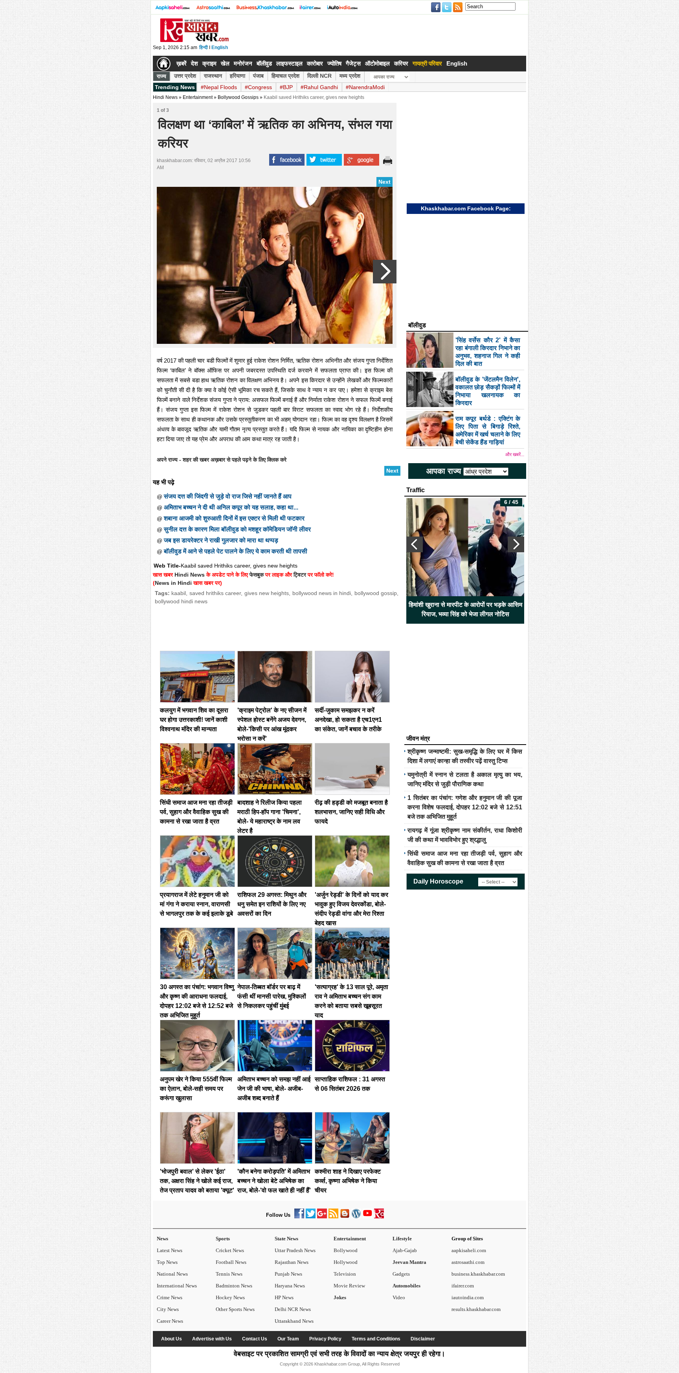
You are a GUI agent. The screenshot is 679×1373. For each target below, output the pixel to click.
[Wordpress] (356, 1217)
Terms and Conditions (376, 1339)
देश (194, 63)
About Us (171, 1339)
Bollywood (346, 1250)
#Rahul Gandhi (319, 87)
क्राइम (209, 63)
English (219, 47)
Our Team (288, 1339)
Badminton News (234, 1286)
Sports (223, 1239)
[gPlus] (322, 1217)
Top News (167, 1262)
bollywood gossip (375, 593)
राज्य (161, 76)
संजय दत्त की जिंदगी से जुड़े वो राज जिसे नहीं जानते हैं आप (228, 496)
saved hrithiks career (215, 593)
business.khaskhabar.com (478, 1274)
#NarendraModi (365, 87)
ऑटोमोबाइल (377, 63)
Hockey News (230, 1297)
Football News (231, 1262)
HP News (284, 1297)
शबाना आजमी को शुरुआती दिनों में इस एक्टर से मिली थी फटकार (234, 518)
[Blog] (345, 1217)
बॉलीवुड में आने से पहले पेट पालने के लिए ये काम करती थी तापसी (235, 551)
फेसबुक (257, 574)
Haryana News (290, 1286)
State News (286, 1239)
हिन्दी (203, 47)
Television (345, 1274)
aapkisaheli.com (468, 1250)
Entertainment (350, 1239)
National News (172, 1274)
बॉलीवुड (264, 63)
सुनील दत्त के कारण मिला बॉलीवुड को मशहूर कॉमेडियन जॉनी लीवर (237, 529)
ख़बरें (181, 63)
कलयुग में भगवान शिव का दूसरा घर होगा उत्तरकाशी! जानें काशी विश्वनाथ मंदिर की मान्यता (194, 719)
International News (177, 1286)
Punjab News (288, 1274)
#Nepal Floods (219, 87)
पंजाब (258, 76)
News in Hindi (173, 583)
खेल (225, 63)
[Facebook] (299, 1217)
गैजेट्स (353, 63)
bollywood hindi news (181, 601)
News (162, 1239)
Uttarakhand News (294, 1321)
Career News (170, 1321)
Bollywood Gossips (238, 97)
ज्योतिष (334, 63)
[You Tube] (368, 1217)
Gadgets (401, 1274)
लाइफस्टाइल (289, 63)
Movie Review (349, 1286)
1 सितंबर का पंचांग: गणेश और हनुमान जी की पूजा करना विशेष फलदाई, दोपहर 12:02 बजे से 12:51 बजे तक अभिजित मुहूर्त (464, 807)
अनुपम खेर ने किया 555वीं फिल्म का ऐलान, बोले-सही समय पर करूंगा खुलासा (196, 1088)
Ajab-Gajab (405, 1250)
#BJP (286, 87)
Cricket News (230, 1250)
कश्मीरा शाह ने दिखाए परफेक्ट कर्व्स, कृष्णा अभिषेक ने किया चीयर (348, 1181)
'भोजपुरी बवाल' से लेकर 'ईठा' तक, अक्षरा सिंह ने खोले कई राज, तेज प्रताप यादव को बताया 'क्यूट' (197, 1181)
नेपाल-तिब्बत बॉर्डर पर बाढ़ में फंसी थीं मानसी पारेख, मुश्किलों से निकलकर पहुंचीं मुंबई (271, 996)
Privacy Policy (325, 1339)
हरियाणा (237, 76)
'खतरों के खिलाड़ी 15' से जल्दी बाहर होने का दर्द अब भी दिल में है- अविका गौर (419, 609)
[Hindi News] (194, 40)
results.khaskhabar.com (476, 1309)
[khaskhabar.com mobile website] (379, 1217)
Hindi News (165, 97)
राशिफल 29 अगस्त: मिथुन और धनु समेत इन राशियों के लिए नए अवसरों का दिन (271, 904)
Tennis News (229, 1274)
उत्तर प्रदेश (185, 76)
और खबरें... (514, 454)
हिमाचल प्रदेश (285, 76)
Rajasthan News (291, 1262)
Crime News (169, 1297)
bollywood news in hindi (321, 593)
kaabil (178, 593)
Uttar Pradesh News (295, 1250)
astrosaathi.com (467, 1262)
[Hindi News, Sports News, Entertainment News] (163, 63)
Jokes (340, 1297)
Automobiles (406, 1286)
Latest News (169, 1250)
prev (414, 544)
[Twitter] (311, 1217)
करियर (401, 63)
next (516, 544)
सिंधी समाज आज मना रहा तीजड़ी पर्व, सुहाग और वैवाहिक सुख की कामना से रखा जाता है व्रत (196, 812)
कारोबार (315, 63)
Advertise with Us (212, 1339)
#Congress (258, 87)
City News (168, 1309)
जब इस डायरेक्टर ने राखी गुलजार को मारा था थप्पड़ (221, 540)
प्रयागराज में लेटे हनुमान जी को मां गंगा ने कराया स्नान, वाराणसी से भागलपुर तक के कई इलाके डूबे (196, 904)
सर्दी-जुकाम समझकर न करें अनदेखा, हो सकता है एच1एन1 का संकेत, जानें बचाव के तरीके (348, 719)
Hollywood (346, 1262)
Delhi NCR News (293, 1309)
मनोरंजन (243, 63)
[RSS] (333, 1217)
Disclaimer (423, 1339)
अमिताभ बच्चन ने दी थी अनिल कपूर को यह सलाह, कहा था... (231, 507)
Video (399, 1297)
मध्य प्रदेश (350, 76)
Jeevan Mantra (409, 1262)
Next (384, 182)
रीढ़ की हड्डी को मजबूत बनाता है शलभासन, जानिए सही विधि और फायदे (351, 812)
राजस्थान (213, 76)
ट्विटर (300, 574)
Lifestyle (402, 1239)
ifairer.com (462, 1286)
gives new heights (266, 593)
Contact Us (254, 1339)
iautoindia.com (467, 1297)
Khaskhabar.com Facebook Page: (466, 208)
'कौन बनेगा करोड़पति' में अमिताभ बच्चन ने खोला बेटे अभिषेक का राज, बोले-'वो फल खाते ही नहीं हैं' (274, 1181)
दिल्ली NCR (319, 76)
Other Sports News (235, 1309)
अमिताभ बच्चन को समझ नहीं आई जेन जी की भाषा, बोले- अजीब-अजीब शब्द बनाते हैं (273, 1088)
